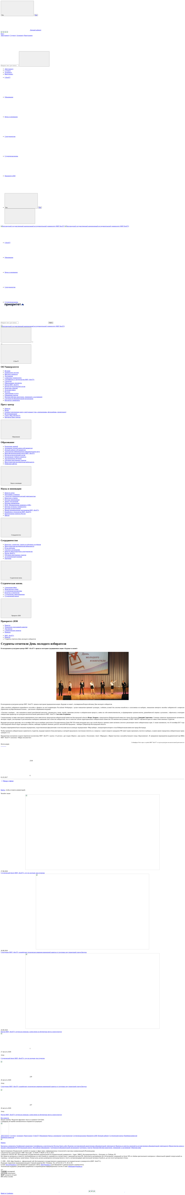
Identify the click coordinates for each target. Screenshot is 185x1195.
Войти (3, 790)
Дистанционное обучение (13, 458)
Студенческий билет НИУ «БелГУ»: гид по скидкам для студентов (23, 873)
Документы (8, 629)
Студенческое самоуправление (15, 594)
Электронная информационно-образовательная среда (22, 451)
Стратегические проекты (13, 630)
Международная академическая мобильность (19, 462)
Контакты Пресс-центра (12, 417)
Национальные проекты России (15, 513)
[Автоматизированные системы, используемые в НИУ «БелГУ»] (5, 32)
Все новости (5, 1118)
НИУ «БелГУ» (9, 635)
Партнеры (8, 558)
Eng (36, 15)
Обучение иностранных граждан (15, 460)
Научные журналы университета (15, 507)
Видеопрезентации (11, 414)
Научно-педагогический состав (15, 386)
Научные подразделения (13, 508)
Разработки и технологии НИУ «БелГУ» (18, 512)
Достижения (9, 376)
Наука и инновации (11, 117)
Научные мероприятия (12, 500)
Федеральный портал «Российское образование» (34, 1147)
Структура (8, 381)
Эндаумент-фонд (10, 390)
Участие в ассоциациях (12, 550)
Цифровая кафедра (11, 464)
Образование (9, 97)
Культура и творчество (12, 592)
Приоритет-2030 (10, 176)
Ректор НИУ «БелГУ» (12, 385)
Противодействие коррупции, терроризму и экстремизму (23, 397)
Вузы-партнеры (10, 548)
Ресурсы (7, 392)
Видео (7, 410)
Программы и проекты (12, 494)
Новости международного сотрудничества (19, 551)
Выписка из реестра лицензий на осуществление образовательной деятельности (142, 1146)
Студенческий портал (12, 596)
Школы (7, 515)
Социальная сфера (11, 587)
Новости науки (10, 493)
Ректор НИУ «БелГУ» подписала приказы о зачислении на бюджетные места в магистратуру (31, 1032)
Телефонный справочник (24, 1146)
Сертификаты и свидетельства (43, 1146)
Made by (7, 1193)
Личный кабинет (35, 30)
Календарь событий (11, 388)
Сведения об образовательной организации (19, 398)
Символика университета (13, 378)
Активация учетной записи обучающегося (18, 448)
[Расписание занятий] (3, 32)
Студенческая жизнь (11, 156)
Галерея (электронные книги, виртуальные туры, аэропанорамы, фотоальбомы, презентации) (35, 412)
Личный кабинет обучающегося (15, 450)
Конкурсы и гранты (11, 498)
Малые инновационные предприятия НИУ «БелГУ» (22, 510)
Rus (3, 15)
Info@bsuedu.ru (46, 1164)
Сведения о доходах (85, 1147)
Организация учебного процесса (15, 457)
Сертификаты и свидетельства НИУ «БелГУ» (19, 379)
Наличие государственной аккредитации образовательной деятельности (91, 1146)
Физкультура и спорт (11, 589)
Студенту (13, 35)
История (7, 371)
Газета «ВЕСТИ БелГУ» (12, 415)
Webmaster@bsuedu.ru (75, 1166)
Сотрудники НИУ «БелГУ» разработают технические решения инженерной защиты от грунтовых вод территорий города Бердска (44, 952)
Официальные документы (13, 383)
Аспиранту (20, 35)
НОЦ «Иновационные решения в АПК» (18, 505)
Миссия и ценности (11, 374)
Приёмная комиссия (130, 1136)
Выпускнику (28, 35)
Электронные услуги (11, 393)
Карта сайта (63, 1146)
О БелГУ (7, 77)
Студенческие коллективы (13, 591)
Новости (7, 408)
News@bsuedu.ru (11, 1164)
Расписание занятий (11, 446)
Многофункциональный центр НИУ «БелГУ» (20, 453)
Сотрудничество (10, 136)
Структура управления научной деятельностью (20, 496)
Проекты (8, 632)
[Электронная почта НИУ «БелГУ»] (7, 32)
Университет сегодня (12, 372)
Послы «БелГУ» (10, 553)
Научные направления (12, 503)
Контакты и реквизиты (12, 400)
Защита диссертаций (11, 501)
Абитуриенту (5, 35)
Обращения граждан (11, 395)
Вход (2, 34)
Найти (51, 322)
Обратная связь (136, 1147)
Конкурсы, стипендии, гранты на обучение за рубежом (23, 544)
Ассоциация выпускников (13, 557)
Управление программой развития (16, 627)
